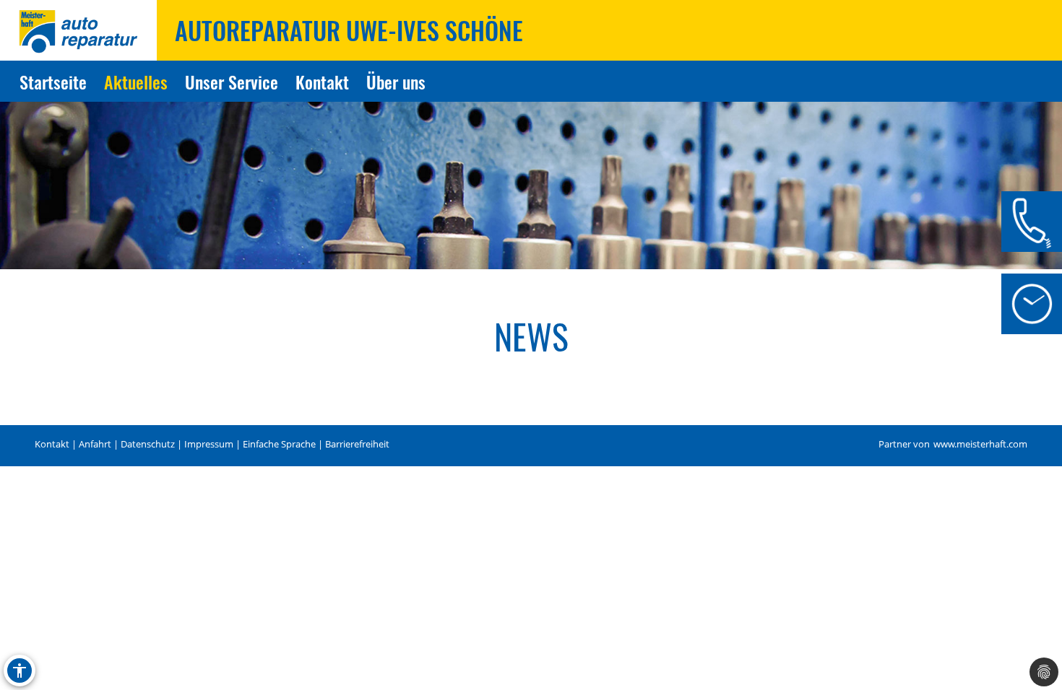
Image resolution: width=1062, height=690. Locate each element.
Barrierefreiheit (357, 444)
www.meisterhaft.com (980, 444)
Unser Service (231, 82)
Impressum (208, 444)
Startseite (53, 82)
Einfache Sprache (279, 444)
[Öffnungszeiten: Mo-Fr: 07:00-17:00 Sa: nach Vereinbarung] (1031, 304)
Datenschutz (148, 444)
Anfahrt (95, 444)
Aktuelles (136, 82)
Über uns (396, 82)
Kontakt (322, 82)
